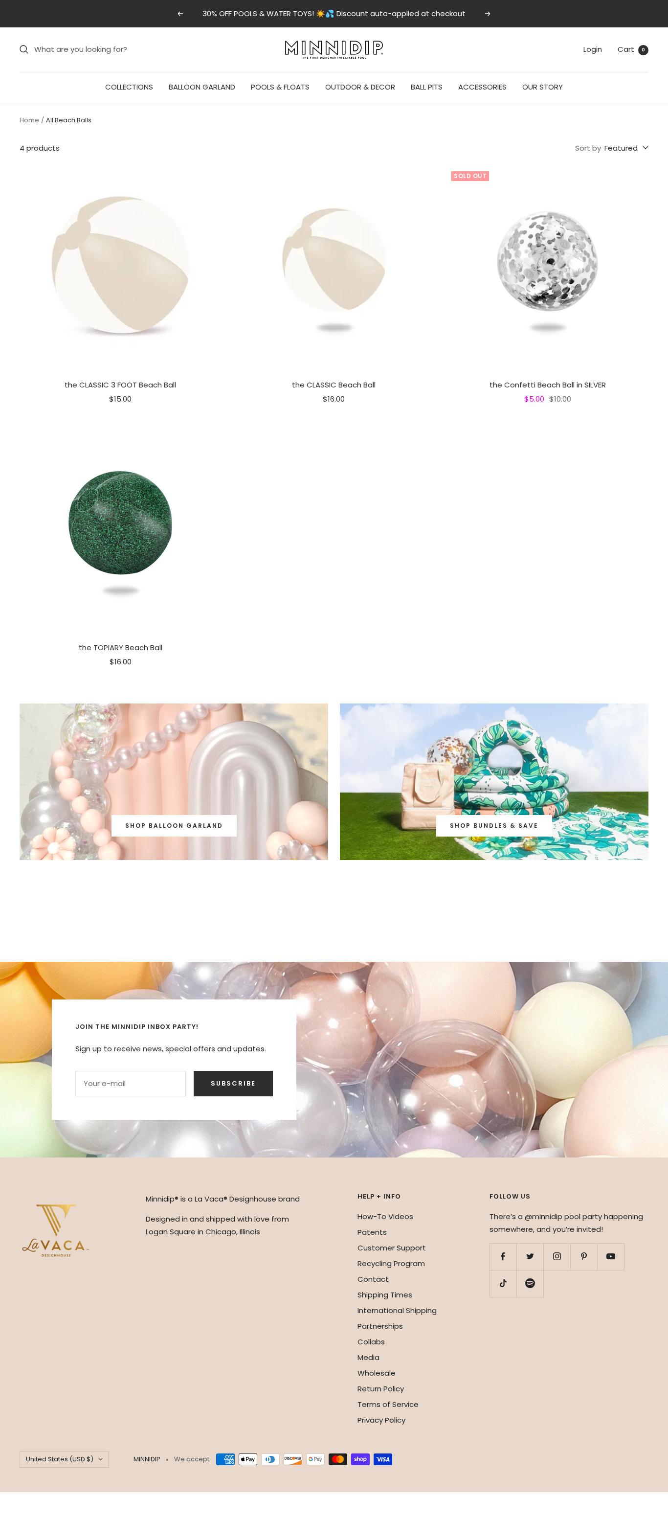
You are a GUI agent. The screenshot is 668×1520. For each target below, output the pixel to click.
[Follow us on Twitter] (529, 1256)
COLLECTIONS (129, 87)
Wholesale (376, 1373)
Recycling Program (391, 1263)
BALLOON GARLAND (202, 87)
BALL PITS (427, 87)
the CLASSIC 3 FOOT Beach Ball (120, 385)
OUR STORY (542, 87)
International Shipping (397, 1310)
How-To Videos (385, 1216)
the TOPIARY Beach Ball (120, 647)
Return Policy (380, 1389)
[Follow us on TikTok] (503, 1283)
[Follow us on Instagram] (556, 1256)
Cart (631, 49)
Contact (373, 1279)
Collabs (371, 1342)
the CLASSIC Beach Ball (334, 385)
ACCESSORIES (482, 87)
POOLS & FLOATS (280, 87)
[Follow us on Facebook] (503, 1256)
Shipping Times (384, 1295)
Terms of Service (388, 1404)
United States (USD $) (59, 1459)
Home (29, 120)
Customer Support (391, 1248)
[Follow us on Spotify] (529, 1283)
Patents (372, 1232)
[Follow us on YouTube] (610, 1256)
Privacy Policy (381, 1420)
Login (592, 49)
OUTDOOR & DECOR (360, 87)
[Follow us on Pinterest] (583, 1256)
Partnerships (380, 1326)
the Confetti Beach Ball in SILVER (548, 385)
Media (368, 1357)
